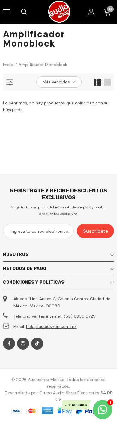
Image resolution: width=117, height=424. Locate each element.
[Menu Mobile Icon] (6, 12)
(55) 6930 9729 (80, 316)
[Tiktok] (37, 344)
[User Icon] (91, 12)
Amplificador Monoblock (43, 64)
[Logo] (59, 11)
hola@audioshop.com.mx (51, 326)
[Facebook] (9, 344)
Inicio (8, 64)
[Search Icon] (30, 12)
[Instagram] (23, 344)
